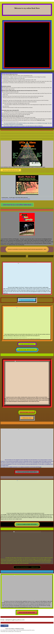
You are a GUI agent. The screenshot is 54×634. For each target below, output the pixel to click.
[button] (4, 626)
